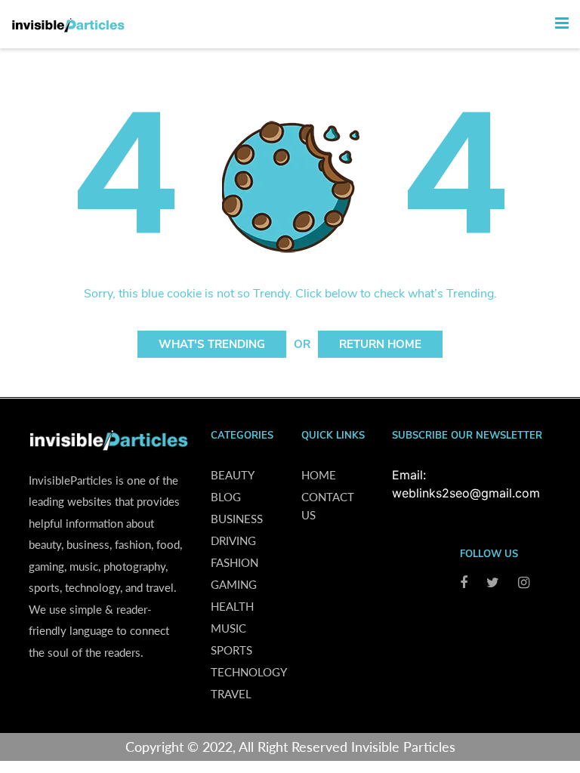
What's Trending (212, 344)
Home (318, 475)
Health (232, 606)
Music (228, 628)
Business (237, 518)
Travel (231, 694)
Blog (226, 497)
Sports (231, 650)
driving (233, 540)
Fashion (234, 562)
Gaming (234, 584)
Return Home (380, 344)
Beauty (233, 475)
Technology (249, 672)
